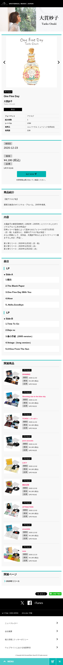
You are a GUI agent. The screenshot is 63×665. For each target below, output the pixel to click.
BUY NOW (52, 661)
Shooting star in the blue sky (34, 396)
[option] (31, 62)
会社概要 (8, 631)
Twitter (22, 603)
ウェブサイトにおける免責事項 (18, 648)
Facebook (30, 603)
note (24, 551)
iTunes (39, 603)
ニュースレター (11, 623)
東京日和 (25, 485)
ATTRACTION (27, 507)
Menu (59, 3)
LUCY (24, 463)
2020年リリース (13, 581)
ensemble (26, 529)
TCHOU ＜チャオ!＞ (30, 418)
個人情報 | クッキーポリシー (16, 639)
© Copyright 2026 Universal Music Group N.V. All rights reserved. (31, 655)
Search (52, 3)
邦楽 (30, 613)
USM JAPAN (13, 613)
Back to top (59, 661)
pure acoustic (27, 441)
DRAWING (26, 374)
